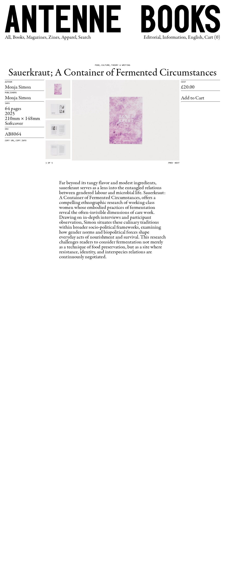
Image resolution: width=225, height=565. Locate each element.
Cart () (212, 37)
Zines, (54, 37)
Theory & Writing (120, 65)
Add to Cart (192, 98)
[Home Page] (112, 19)
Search (84, 37)
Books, (19, 37)
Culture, (106, 65)
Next (177, 163)
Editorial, (153, 37)
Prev (170, 163)
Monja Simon (18, 87)
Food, (98, 65)
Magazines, (37, 37)
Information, (174, 37)
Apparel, (69, 37)
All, (8, 37)
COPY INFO (21, 140)
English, (195, 37)
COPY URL (9, 140)
